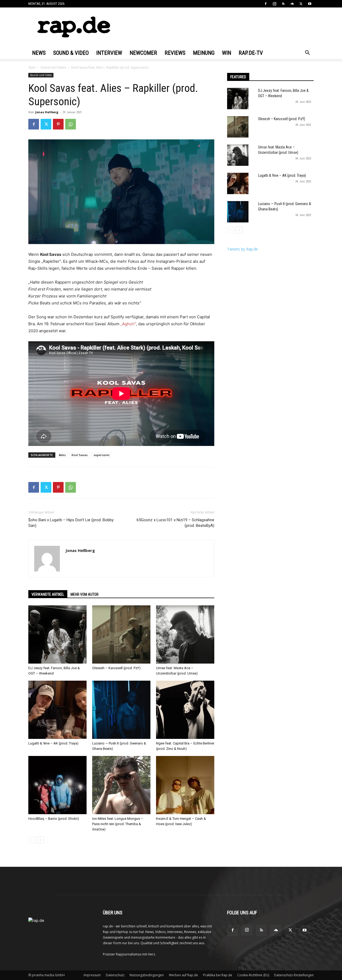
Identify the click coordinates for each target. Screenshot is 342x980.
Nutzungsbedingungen (147, 975)
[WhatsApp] (70, 124)
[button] (307, 53)
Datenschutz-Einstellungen (294, 975)
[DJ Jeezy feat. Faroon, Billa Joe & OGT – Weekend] (57, 634)
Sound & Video (71, 53)
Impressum (92, 975)
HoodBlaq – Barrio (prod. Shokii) (53, 819)
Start (31, 67)
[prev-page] (31, 840)
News (39, 53)
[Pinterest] (58, 124)
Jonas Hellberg (46, 112)
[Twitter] (301, 3)
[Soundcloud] (292, 3)
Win (226, 53)
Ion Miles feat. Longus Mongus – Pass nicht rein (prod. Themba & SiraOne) (117, 824)
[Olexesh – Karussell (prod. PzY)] (121, 634)
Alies (62, 455)
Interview (109, 53)
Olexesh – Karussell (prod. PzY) (116, 668)
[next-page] (40, 840)
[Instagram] (274, 3)
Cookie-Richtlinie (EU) (253, 975)
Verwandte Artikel (48, 594)
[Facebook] (266, 3)
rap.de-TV (251, 53)
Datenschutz (115, 975)
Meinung (204, 53)
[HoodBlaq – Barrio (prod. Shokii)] (57, 785)
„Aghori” (128, 323)
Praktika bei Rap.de (217, 975)
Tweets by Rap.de (242, 249)
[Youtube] (310, 3)
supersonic (102, 455)
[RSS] (283, 3)
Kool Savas (80, 455)
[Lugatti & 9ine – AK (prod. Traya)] (57, 710)
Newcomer (143, 53)
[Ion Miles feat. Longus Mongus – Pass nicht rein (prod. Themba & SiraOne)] (121, 785)
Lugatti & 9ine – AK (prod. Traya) (53, 743)
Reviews (175, 53)
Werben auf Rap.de (183, 975)
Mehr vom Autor (85, 594)
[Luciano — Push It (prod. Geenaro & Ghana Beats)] (121, 710)
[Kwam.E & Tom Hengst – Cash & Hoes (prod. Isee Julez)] (185, 785)
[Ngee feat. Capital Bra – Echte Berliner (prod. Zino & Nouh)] (185, 710)
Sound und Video (53, 67)
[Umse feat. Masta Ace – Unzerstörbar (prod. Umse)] (185, 634)
